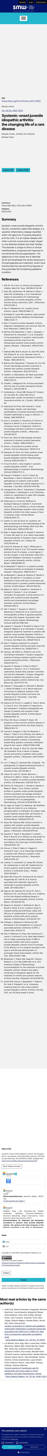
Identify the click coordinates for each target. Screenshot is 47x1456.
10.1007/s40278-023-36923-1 (14, 1201)
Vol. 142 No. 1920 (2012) (12, 110)
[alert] (23, 1441)
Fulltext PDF (8, 170)
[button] (23, 1242)
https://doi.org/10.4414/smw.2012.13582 (21, 101)
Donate (23, 1280)
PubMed (6, 1273)
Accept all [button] (12, 1447)
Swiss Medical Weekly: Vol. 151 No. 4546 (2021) (26, 1376)
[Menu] (23, 18)
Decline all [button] (34, 1447)
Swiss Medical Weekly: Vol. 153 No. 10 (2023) (25, 1340)
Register (22, 2)
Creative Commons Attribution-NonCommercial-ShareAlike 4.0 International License (23, 1264)
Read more (14, 1439)
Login (31, 2)
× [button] (45, 1429)
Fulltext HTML (23, 170)
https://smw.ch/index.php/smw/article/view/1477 (20, 1161)
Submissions (41, 2)
